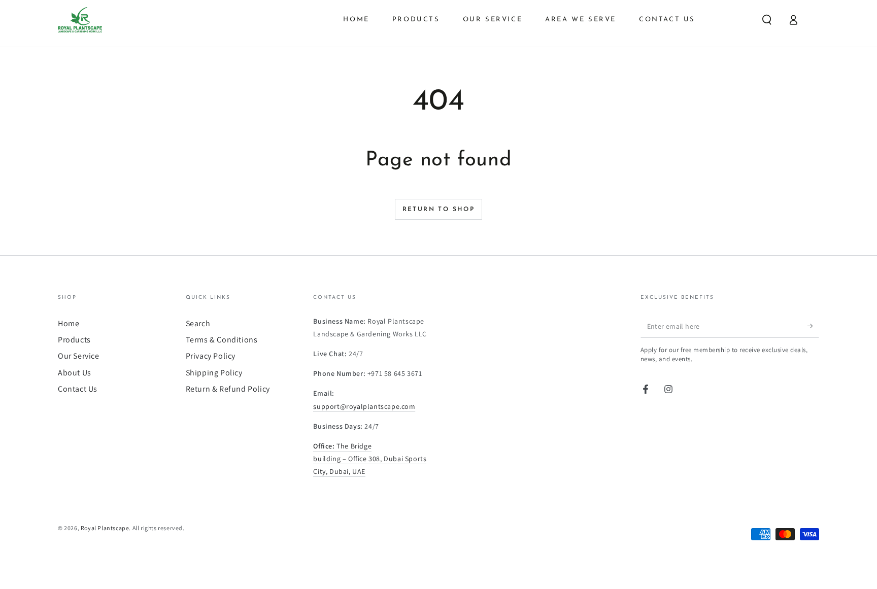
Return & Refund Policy (228, 389)
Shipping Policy (214, 372)
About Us (74, 372)
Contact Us (77, 389)
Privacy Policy (210, 356)
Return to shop (438, 209)
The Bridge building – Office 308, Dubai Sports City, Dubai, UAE (369, 458)
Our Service (78, 356)
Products (74, 339)
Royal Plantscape (105, 528)
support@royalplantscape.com (364, 406)
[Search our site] (767, 20)
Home (68, 323)
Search (198, 323)
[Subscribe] (813, 326)
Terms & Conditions (222, 339)
